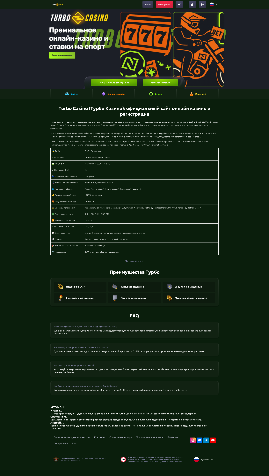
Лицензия (172, 437)
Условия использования (149, 437)
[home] (57, 4)
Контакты (99, 437)
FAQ (74, 443)
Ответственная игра (120, 437)
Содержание (61, 443)
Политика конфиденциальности (72, 437)
